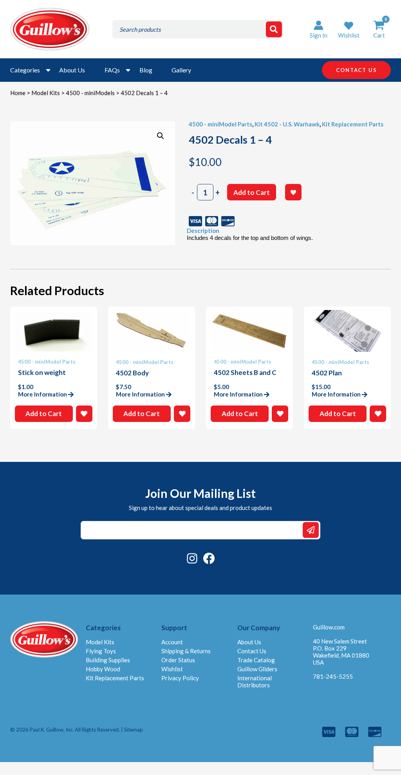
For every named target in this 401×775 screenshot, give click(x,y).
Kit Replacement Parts (352, 124)
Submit (311, 530)
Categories (25, 70)
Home (17, 92)
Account (172, 641)
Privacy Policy (180, 677)
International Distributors (254, 681)
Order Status (178, 659)
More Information (42, 394)
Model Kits (45, 92)
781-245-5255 (333, 676)
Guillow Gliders (257, 668)
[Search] (274, 29)
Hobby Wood (103, 668)
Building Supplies (108, 659)
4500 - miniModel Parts (220, 124)
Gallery (181, 70)
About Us (72, 70)
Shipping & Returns (186, 650)
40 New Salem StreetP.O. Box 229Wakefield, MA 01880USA (341, 652)
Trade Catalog (256, 659)
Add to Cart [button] (43, 413)
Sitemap (133, 729)
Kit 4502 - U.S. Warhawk (287, 124)
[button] (348, 29)
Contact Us (251, 650)
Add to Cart (251, 192)
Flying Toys (101, 650)
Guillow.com (329, 627)
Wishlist (172, 668)
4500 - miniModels (90, 92)
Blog (145, 70)
